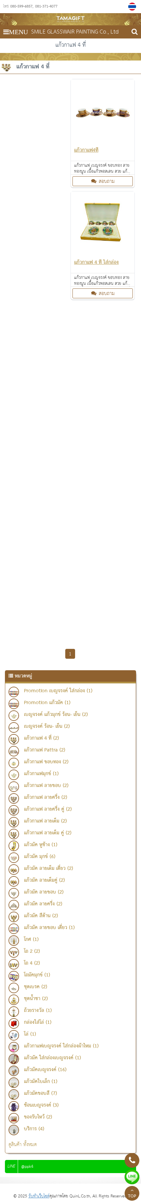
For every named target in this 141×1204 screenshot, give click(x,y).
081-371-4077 (46, 6)
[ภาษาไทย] (133, 6)
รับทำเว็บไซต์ (39, 1196)
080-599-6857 (21, 6)
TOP (132, 1196)
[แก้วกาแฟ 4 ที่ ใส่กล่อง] (102, 254)
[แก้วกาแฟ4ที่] (102, 141)
